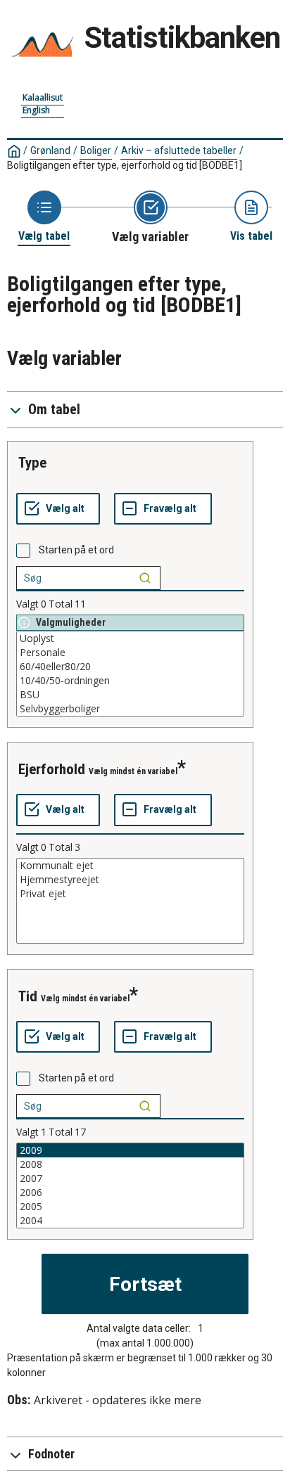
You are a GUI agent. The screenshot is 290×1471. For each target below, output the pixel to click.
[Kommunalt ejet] (130, 866)
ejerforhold (51, 769)
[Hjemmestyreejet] (130, 880)
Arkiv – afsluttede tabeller (179, 150)
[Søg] (145, 578)
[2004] (130, 1221)
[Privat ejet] (130, 894)
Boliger (95, 150)
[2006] (130, 1193)
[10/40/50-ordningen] (130, 681)
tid (27, 996)
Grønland (50, 150)
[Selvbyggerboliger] (130, 709)
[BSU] (130, 695)
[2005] (130, 1207)
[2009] (130, 1150)
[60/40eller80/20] (130, 667)
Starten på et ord (76, 549)
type (32, 462)
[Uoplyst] (130, 638)
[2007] (130, 1178)
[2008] (130, 1164)
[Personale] (130, 652)
